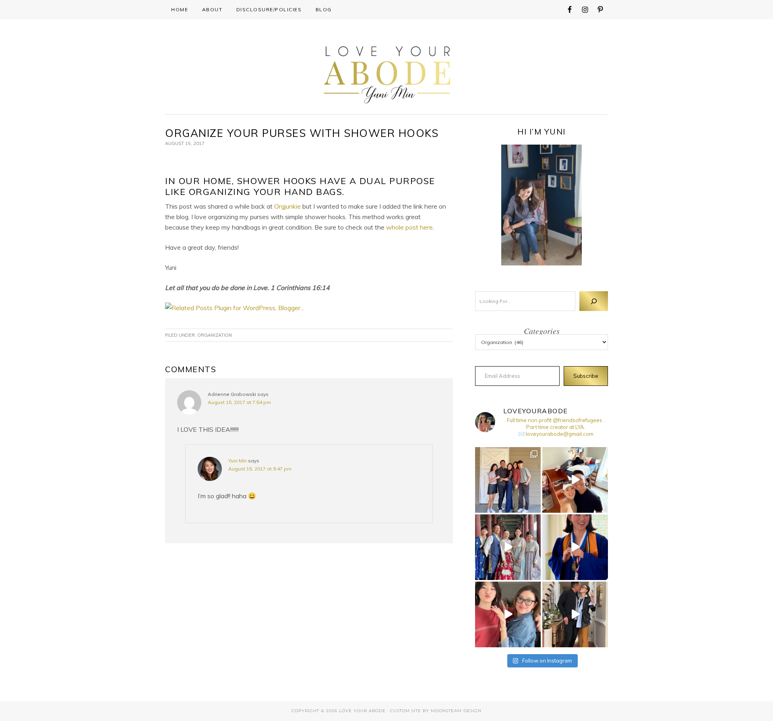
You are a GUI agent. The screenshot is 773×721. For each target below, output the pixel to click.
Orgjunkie (287, 206)
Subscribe (585, 376)
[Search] (593, 301)
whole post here (409, 227)
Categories (542, 330)
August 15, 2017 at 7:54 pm (239, 402)
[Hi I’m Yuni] (541, 205)
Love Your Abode (387, 73)
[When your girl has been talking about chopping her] (508, 614)
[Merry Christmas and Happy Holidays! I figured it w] (508, 480)
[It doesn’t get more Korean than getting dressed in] (508, 547)
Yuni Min (237, 461)
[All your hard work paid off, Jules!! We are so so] (575, 547)
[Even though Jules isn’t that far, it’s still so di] (575, 480)
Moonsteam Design (456, 710)
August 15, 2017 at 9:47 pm (259, 469)
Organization (214, 335)
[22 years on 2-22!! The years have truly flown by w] (575, 614)
